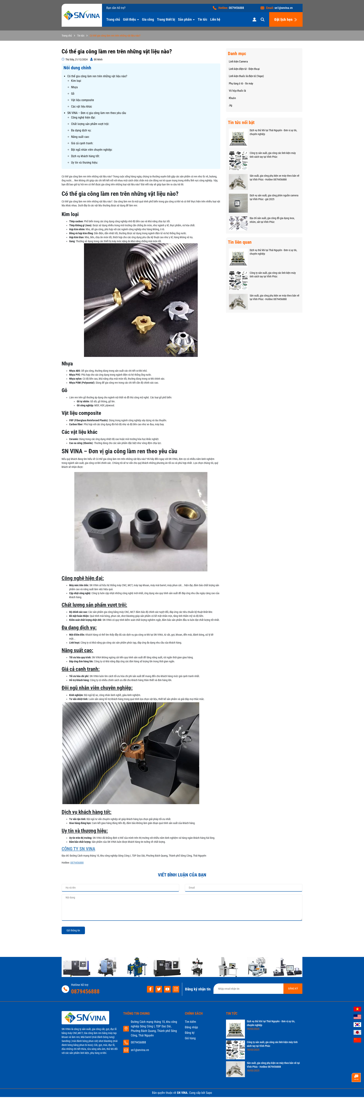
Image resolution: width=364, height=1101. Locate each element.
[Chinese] (357, 1039)
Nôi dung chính (77, 67)
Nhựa (74, 87)
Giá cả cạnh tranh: (82, 143)
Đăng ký (190, 1033)
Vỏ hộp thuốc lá (237, 90)
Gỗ (72, 93)
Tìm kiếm (190, 1022)
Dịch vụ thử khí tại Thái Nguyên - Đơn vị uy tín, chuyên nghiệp (273, 132)
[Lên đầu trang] (356, 1090)
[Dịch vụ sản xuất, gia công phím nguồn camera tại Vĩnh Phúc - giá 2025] (238, 202)
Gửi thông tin (73, 930)
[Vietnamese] (357, 1008)
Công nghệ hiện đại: (83, 117)
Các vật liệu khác (81, 106)
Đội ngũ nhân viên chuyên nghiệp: (91, 149)
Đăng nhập (191, 1027)
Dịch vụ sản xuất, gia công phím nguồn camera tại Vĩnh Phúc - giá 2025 (274, 197)
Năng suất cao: (80, 137)
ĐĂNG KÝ (293, 988)
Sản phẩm (185, 19)
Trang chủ (113, 19)
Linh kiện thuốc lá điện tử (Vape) (246, 76)
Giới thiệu (130, 19)
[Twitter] (158, 989)
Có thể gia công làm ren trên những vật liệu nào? (97, 76)
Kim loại (76, 81)
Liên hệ (215, 19)
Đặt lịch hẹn (283, 19)
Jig (230, 105)
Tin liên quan (240, 242)
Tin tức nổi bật (241, 122)
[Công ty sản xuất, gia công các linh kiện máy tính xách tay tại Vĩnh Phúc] (238, 160)
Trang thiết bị (166, 19)
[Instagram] (176, 989)
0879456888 (236, 8)
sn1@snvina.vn (284, 8)
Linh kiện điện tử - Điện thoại (244, 69)
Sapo (209, 1093)
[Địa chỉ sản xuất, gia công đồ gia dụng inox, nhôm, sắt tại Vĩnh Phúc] (238, 223)
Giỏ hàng (190, 1038)
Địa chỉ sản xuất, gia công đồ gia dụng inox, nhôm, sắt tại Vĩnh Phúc (272, 220)
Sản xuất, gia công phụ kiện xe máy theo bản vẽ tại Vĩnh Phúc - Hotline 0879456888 (274, 177)
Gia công (148, 19)
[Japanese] (357, 1032)
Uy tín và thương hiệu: (84, 162)
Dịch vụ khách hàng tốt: (85, 156)
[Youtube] (167, 989)
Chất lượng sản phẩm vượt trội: (90, 124)
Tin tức (202, 19)
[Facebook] (150, 989)
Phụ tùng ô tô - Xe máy (241, 83)
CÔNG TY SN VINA (78, 848)
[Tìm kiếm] (262, 19)
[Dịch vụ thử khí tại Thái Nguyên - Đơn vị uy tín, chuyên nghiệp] (238, 137)
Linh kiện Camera (238, 61)
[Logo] (82, 15)
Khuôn (232, 98)
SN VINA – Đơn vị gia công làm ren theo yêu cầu (96, 113)
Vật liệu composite (82, 100)
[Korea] (357, 1024)
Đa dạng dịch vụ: (81, 130)
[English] (357, 1016)
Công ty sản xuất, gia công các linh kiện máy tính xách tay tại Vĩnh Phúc (273, 154)
